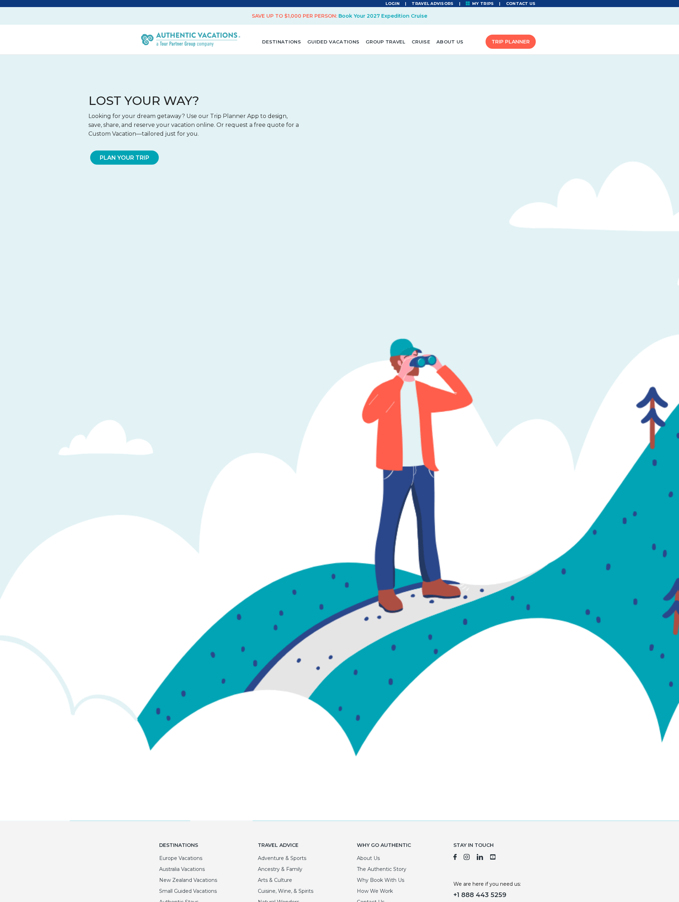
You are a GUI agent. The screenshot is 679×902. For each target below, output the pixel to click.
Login (392, 3)
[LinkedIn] (480, 858)
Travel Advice (278, 845)
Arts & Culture (275, 880)
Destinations (281, 42)
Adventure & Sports (282, 858)
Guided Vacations (333, 42)
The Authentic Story (381, 869)
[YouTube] (493, 858)
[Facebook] (455, 858)
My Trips (482, 3)
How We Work (375, 891)
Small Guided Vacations (188, 891)
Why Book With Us (380, 880)
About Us (450, 42)
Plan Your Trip (124, 157)
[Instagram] (467, 858)
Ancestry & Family (280, 869)
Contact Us (521, 3)
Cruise (421, 42)
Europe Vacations (180, 858)
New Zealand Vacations (188, 880)
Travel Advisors (432, 3)
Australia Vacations (182, 869)
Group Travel (385, 42)
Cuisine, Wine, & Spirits (285, 891)
